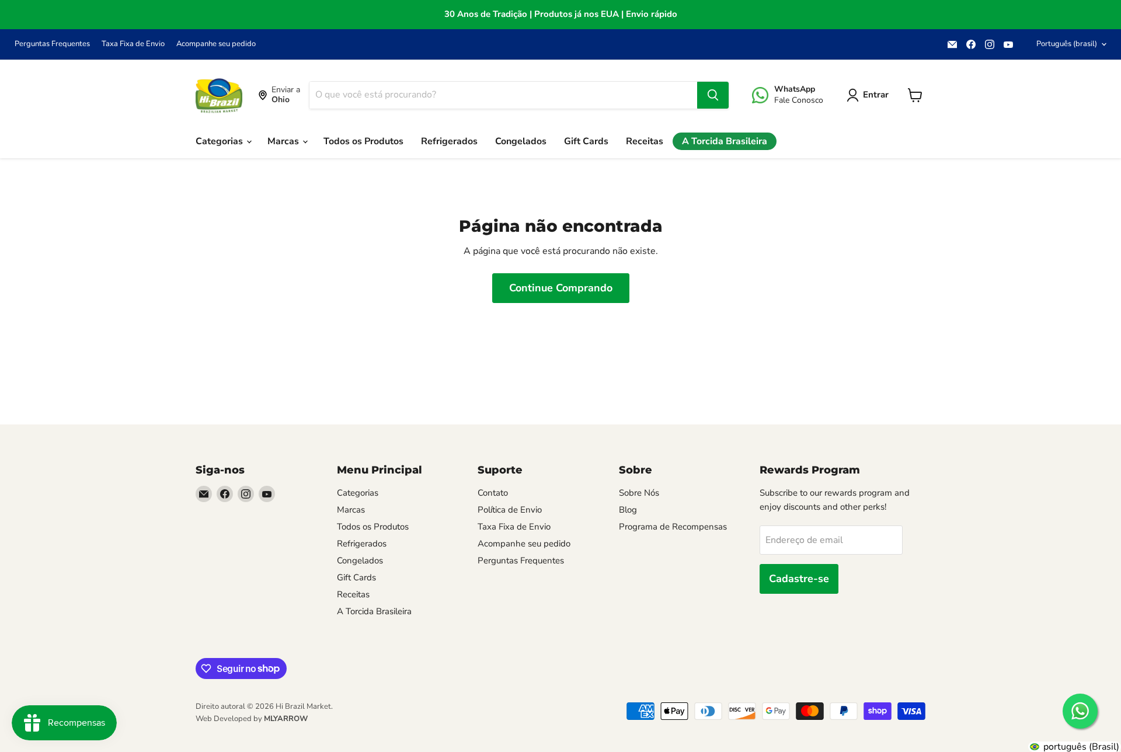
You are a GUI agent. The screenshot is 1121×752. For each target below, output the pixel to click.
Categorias (220, 141)
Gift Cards (586, 141)
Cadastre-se (799, 579)
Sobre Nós (639, 493)
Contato (493, 493)
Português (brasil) (1066, 44)
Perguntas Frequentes (52, 44)
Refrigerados (449, 141)
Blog (628, 510)
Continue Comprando (560, 288)
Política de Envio (510, 510)
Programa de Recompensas (673, 526)
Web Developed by (252, 718)
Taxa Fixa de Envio (133, 44)
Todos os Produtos (363, 141)
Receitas (644, 141)
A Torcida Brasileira (724, 141)
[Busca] (713, 95)
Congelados (520, 141)
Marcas (284, 141)
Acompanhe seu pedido (216, 44)
